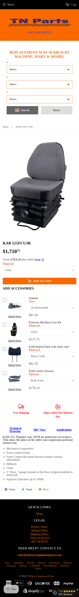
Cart (73, 4)
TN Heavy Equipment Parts (40, 576)
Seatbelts (33, 298)
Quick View (14, 317)
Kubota (23, 565)
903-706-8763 (39, 541)
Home (6, 126)
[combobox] (39, 69)
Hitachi (41, 562)
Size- (32, 301)
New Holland (50, 565)
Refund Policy (39, 530)
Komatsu (11, 565)
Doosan (31, 562)
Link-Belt (35, 565)
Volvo (38, 568)
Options (34, 374)
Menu (10, 4)
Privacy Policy (39, 526)
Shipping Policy (39, 534)
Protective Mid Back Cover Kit (45, 322)
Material (8, 263)
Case (7, 562)
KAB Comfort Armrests (41, 371)
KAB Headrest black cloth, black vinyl (49, 346)
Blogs (39, 513)
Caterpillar (18, 562)
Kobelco (67, 562)
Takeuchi (64, 565)
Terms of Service (39, 537)
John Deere (54, 562)
